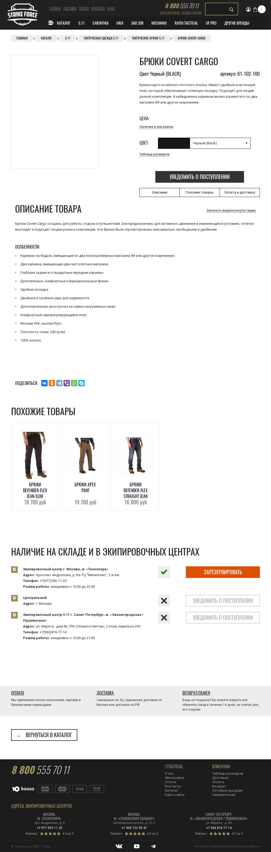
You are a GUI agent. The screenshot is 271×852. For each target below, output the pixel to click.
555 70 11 (181, 5)
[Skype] (81, 383)
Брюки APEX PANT (85, 487)
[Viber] (67, 383)
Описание (159, 192)
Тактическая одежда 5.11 (101, 38)
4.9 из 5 (68, 834)
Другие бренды (236, 23)
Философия (174, 778)
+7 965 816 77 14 (219, 828)
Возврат (219, 786)
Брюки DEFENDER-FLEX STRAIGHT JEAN (136, 490)
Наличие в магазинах (156, 127)
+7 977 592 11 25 (49, 828)
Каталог (63, 23)
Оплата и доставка (239, 192)
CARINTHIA (101, 23)
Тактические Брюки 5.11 (148, 38)
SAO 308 (137, 23)
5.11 (81, 23)
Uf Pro (211, 23)
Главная (55, 8)
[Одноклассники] (52, 383)
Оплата (84, 8)
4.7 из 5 (237, 834)
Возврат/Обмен (196, 693)
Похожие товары (200, 192)
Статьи (170, 782)
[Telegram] (59, 383)
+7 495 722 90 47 (134, 828)
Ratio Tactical (186, 23)
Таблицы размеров (227, 773)
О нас (111, 8)
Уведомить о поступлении (200, 176)
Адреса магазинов (169, 12)
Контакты (98, 8)
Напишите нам (223, 795)
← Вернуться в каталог (44, 734)
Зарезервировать (223, 572)
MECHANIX (159, 23)
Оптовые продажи (192, 12)
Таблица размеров (154, 154)
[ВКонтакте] (44, 383)
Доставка (69, 8)
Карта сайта (174, 795)
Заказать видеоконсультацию (231, 210)
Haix (119, 23)
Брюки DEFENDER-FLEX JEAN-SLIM (35, 490)
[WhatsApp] (74, 383)
